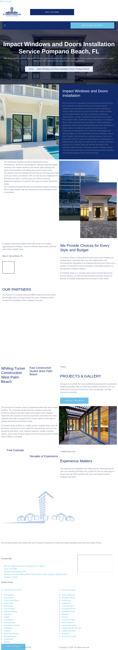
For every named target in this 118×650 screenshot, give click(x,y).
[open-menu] (4, 25)
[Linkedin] (16, 551)
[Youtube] (23, 551)
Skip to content (6, 1)
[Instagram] (10, 551)
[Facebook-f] (4, 551)
